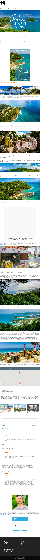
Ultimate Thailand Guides (9, 549)
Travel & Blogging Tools (9, 551)
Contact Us (6, 542)
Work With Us (7, 543)
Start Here (23, 541)
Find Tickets (20, 530)
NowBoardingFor (11, 438)
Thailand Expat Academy (9, 552)
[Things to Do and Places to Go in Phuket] (6, 407)
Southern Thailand (11, 8)
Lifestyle (23, 542)
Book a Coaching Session (9, 550)
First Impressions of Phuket (18, 411)
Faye (3, 444)
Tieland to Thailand (4, 2)
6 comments (17, 8)
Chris (2, 8)
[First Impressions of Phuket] (20, 407)
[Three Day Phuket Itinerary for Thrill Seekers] (33, 407)
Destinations (23, 544)
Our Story (6, 541)
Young (10, 476)
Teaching (23, 543)
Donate (5, 544)
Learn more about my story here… (6, 514)
